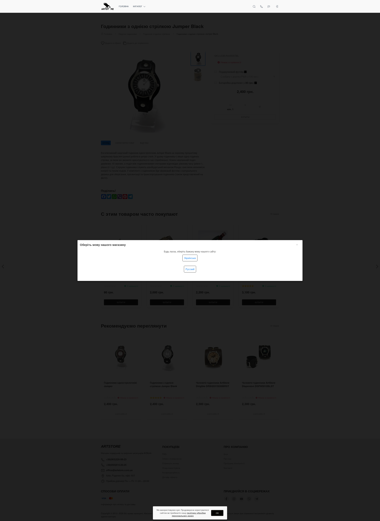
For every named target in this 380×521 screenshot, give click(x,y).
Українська (190, 258)
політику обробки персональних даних (189, 514)
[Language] (269, 6)
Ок (217, 512)
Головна (124, 6)
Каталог (137, 6)
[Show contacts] (261, 6)
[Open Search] (254, 6)
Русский (190, 269)
